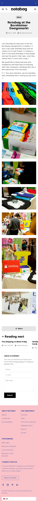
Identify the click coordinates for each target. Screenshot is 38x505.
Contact (24, 415)
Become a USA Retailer (7, 455)
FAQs (23, 418)
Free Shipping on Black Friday (14, 342)
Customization (7, 450)
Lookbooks (6, 418)
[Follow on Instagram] (8, 485)
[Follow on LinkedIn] (17, 485)
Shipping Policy (27, 425)
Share (20, 328)
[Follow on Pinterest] (12, 485)
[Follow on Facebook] (3, 485)
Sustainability (7, 422)
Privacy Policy (19, 362)
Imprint (23, 429)
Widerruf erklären (10, 478)
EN (7, 499)
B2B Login (5, 443)
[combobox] (19, 499)
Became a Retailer (9, 446)
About (4, 415)
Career (23, 433)
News (19, 17)
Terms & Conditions (28, 422)
